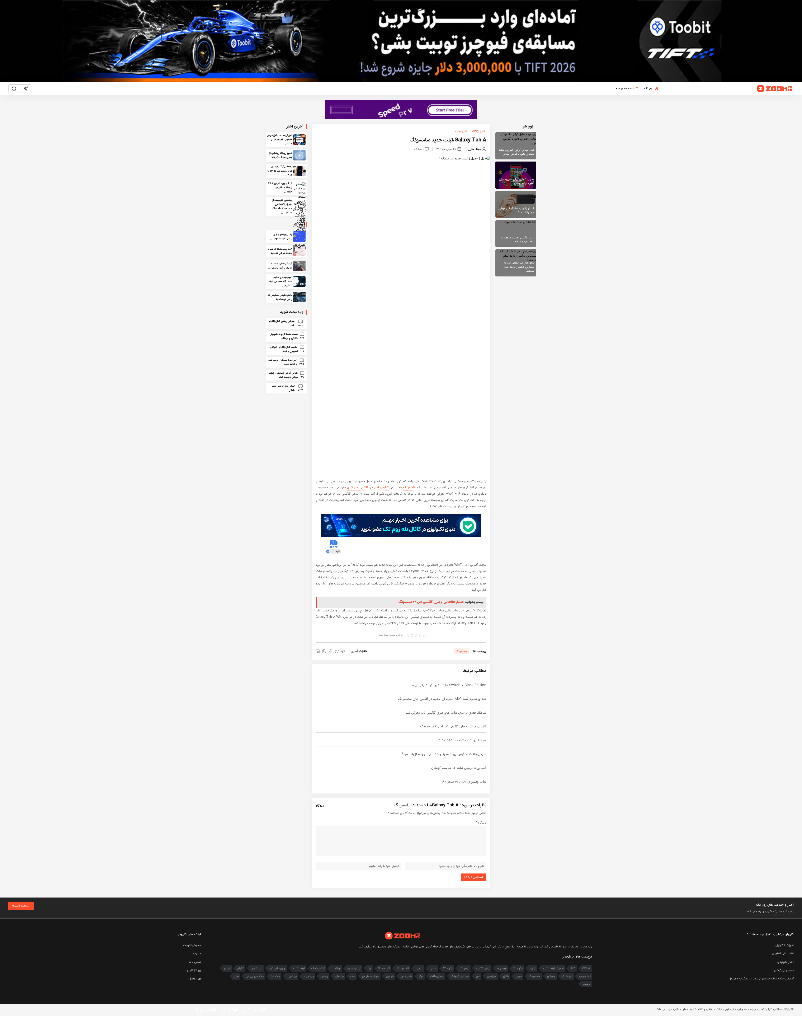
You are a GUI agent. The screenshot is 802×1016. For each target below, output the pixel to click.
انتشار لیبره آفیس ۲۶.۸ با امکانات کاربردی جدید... (280, 187)
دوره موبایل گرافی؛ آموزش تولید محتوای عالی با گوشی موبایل (516, 152)
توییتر (227, 968)
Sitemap (195, 978)
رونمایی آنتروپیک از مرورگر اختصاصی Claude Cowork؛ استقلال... (282, 206)
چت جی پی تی (255, 976)
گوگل (236, 976)
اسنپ (433, 968)
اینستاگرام (299, 968)
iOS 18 (586, 968)
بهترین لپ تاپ (277, 968)
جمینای (551, 976)
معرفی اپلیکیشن (784, 970)
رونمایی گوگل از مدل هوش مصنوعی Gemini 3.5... (279, 171)
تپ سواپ (585, 976)
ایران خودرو (354, 968)
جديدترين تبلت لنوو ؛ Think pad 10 (461, 740)
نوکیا (421, 976)
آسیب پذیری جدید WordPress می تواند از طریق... (280, 281)
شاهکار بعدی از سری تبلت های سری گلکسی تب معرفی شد (446, 713)
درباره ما (196, 953)
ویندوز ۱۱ (292, 976)
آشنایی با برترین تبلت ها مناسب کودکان (458, 768)
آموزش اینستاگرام (553, 968)
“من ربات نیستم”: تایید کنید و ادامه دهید (282, 362)
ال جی (419, 968)
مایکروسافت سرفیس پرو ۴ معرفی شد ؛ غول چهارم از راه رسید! (444, 754)
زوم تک (648, 88)
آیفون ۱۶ (518, 968)
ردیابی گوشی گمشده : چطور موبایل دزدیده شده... (283, 375)
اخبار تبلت (461, 131)
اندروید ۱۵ (403, 968)
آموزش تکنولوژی (784, 945)
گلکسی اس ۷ (380, 487)
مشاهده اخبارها (20, 906)
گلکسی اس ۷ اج (357, 487)
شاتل (506, 976)
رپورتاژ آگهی (194, 970)
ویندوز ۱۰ (308, 976)
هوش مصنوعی (370, 976)
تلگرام (240, 968)
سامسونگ (409, 487)
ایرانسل (336, 968)
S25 (573, 968)
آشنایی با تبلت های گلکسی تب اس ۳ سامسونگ (453, 727)
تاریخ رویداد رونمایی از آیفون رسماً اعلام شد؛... (280, 155)
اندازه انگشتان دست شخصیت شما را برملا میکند (517, 240)
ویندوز (324, 976)
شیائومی (491, 976)
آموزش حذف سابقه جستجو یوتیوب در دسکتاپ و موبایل (761, 978)
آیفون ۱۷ (502, 968)
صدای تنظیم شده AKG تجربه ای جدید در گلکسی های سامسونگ (442, 699)
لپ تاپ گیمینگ (460, 976)
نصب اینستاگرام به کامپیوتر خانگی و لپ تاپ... (284, 336)
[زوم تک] (775, 88)
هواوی (390, 976)
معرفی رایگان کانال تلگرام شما (281, 323)
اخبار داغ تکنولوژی (783, 953)
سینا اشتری (474, 149)
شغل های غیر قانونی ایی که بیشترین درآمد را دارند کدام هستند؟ (519, 267)
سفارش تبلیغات (192, 945)
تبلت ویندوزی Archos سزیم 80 (464, 782)
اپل (370, 968)
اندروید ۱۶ (384, 968)
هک (352, 976)
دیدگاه (481, 822)
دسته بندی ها (626, 88)
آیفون (533, 968)
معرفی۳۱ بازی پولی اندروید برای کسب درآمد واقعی (516, 181)
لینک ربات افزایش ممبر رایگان (283, 388)
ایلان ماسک (318, 968)
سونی (518, 976)
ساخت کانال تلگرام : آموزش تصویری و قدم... (284, 349)
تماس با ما (195, 962)
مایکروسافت (437, 976)
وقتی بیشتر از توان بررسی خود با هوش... (281, 236)
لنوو (478, 976)
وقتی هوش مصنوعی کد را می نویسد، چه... (280, 297)
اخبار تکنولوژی (785, 962)
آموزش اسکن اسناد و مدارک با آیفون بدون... (280, 266)
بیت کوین (256, 968)
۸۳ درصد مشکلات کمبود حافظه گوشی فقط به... (280, 251)
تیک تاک (567, 976)
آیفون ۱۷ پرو (483, 968)
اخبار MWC (478, 131)
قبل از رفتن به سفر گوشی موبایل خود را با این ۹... (516, 210)
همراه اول (406, 976)
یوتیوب (586, 984)
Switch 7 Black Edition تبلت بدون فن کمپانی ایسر (449, 685)
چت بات (275, 976)
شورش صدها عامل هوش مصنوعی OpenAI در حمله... (279, 139)
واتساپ (339, 976)
